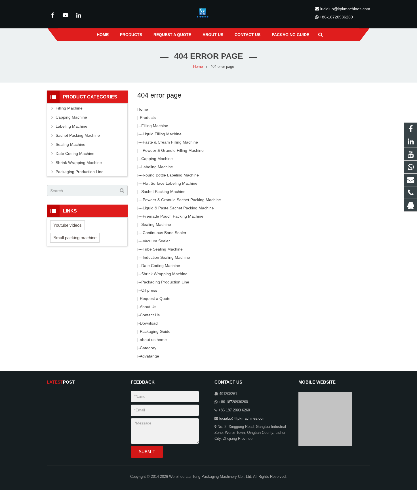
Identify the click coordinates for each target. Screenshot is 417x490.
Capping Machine (157, 158)
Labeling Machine (157, 167)
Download (149, 323)
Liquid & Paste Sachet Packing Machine (178, 208)
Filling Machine (154, 125)
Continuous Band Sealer (164, 232)
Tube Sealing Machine (163, 249)
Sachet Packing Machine (163, 191)
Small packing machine (74, 237)
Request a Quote (155, 298)
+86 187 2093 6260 (234, 410)
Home (142, 109)
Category (148, 348)
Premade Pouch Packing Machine (173, 216)
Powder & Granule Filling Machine (173, 150)
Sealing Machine (156, 224)
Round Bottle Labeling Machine (171, 175)
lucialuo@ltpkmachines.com (345, 9)
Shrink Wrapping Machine (164, 274)
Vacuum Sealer (156, 241)
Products (148, 117)
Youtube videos (67, 225)
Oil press (149, 290)
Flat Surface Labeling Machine (170, 183)
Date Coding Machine (160, 265)
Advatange (149, 356)
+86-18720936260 (336, 17)
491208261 (228, 394)
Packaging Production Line (165, 282)
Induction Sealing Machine (166, 257)
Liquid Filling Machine (162, 134)
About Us (148, 306)
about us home (153, 339)
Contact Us (150, 315)
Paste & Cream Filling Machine (170, 142)
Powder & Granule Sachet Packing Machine (182, 199)
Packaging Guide (155, 331)
